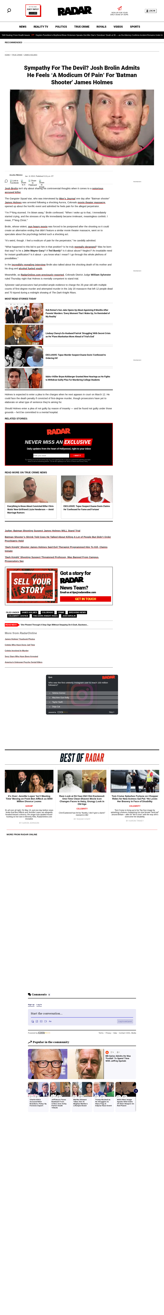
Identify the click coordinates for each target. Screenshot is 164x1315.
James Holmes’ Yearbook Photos (20, 639)
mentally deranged (85, 246)
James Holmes (30, 55)
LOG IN (152, 11)
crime (61, 612)
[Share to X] (23, 181)
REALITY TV (41, 26)
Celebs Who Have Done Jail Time (20, 645)
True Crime (17, 55)
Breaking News (77, 612)
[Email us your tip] (33, 16)
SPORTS (135, 26)
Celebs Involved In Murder (17, 651)
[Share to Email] (41, 181)
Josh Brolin (11, 188)
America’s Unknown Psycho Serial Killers (23, 662)
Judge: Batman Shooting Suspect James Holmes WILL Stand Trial (42, 530)
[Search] (9, 12)
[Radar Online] (75, 11)
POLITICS (61, 26)
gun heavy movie (38, 226)
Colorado (47, 612)
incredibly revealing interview (29, 264)
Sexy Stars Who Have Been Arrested (21, 656)
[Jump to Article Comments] (6, 181)
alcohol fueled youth (30, 268)
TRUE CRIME (81, 26)
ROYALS (101, 26)
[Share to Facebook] (14, 181)
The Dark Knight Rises (45, 616)
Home (7, 55)
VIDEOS (118, 26)
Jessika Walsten (16, 175)
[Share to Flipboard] (33, 181)
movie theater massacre (91, 202)
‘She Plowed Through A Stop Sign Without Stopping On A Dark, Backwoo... (54, 625)
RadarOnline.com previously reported (42, 274)
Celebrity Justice (18, 616)
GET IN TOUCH (85, 599)
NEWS (22, 26)
